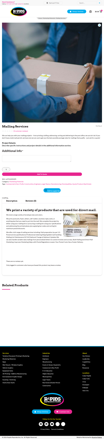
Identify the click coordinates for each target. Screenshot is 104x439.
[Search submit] (99, 3)
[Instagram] (58, 424)
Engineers (37, 184)
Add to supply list (53, 191)
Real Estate (87, 184)
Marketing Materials (49, 18)
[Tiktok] (63, 424)
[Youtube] (52, 424)
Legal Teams (46, 184)
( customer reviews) (21, 131)
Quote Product (77, 184)
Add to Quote (42, 174)
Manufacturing (56, 184)
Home (40, 18)
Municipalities (67, 184)
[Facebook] (41, 424)
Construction (29, 184)
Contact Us (20, 4)
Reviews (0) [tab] (30, 201)
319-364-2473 (10, 4)
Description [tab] (11, 201)
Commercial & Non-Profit (15, 184)
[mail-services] (52, 72)
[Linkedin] (46, 424)
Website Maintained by (89, 437)
